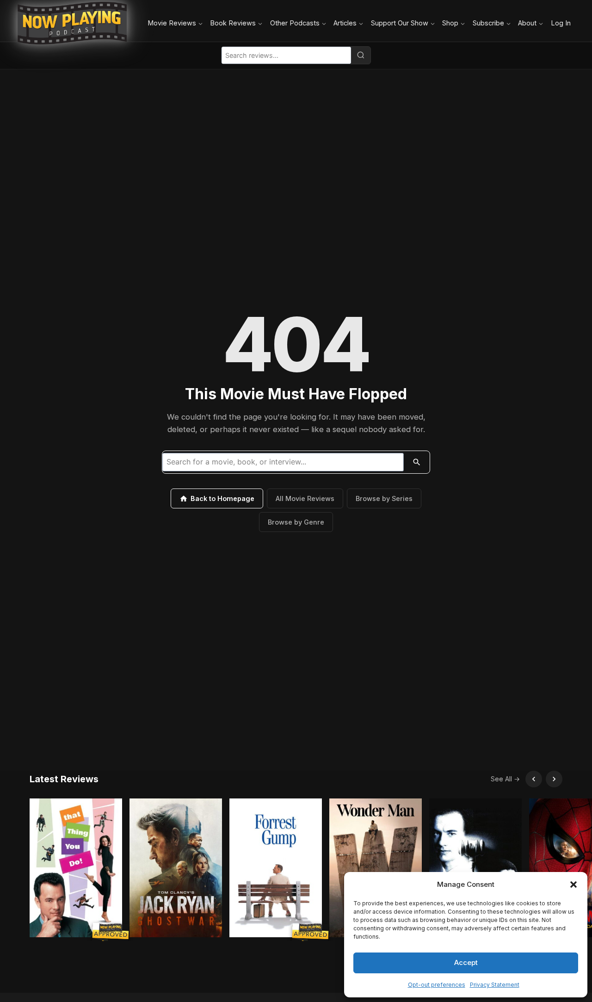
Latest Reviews (64, 779)
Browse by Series (384, 498)
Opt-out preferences (436, 984)
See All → (505, 779)
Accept (466, 962)
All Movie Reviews (305, 498)
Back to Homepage (222, 498)
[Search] (360, 55)
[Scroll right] (554, 779)
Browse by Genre (296, 522)
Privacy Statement (494, 984)
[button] (573, 884)
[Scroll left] (533, 779)
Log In (561, 23)
